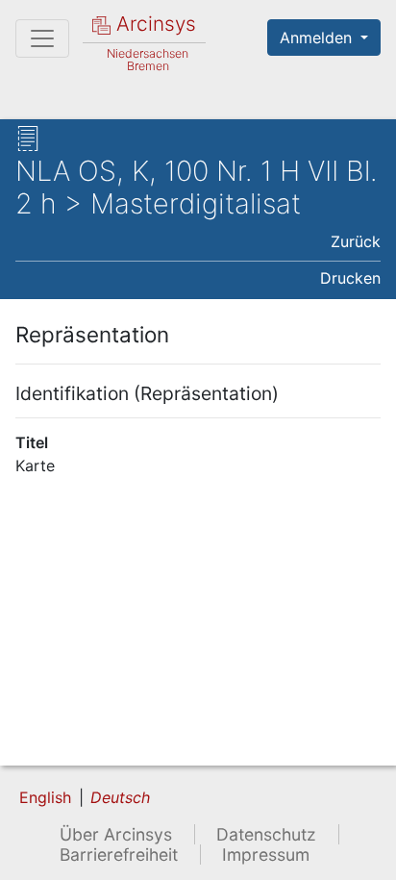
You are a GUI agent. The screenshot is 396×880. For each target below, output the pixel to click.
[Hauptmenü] (42, 38)
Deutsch (120, 797)
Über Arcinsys (116, 834)
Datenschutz (266, 834)
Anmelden (318, 37)
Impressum (265, 854)
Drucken (350, 278)
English (45, 797)
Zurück (356, 241)
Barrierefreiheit (119, 854)
